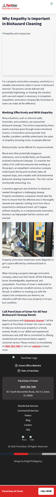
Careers (28, 425)
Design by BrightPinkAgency (28, 461)
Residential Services (28, 406)
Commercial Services (28, 410)
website (36, 346)
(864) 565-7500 (12, 346)
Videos (28, 415)
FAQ (28, 429)
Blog (28, 420)
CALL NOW (46, 491)
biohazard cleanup (34, 320)
